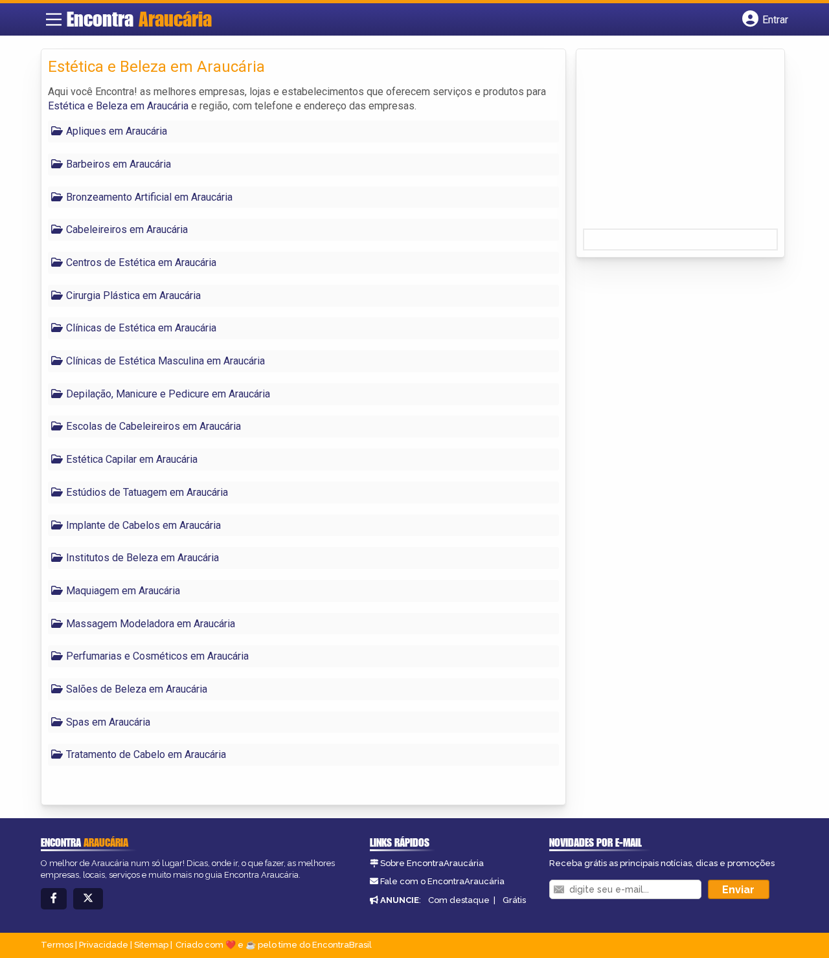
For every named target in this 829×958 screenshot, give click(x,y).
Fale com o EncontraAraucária (442, 881)
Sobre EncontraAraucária (432, 863)
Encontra (139, 18)
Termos (57, 945)
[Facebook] (54, 898)
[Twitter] (88, 898)
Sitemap (151, 945)
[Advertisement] (680, 143)
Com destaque (459, 900)
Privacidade (103, 945)
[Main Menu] (54, 19)
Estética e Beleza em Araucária (118, 106)
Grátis (514, 900)
